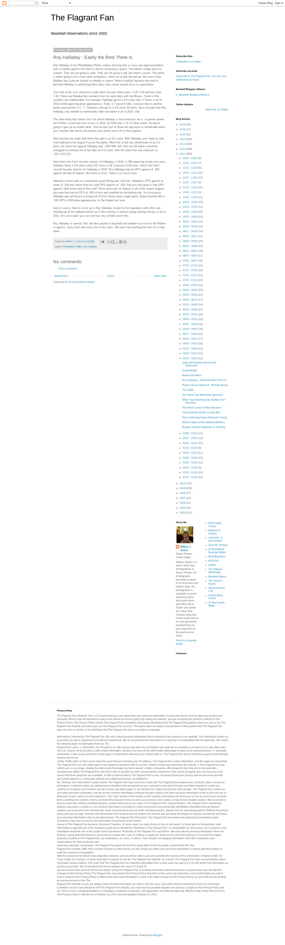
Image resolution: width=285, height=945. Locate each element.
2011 (183, 153)
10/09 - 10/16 (190, 211)
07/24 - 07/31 (190, 265)
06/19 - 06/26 (190, 289)
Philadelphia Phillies (72, 246)
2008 (183, 493)
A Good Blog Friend (215, 597)
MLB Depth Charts (214, 525)
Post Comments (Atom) (82, 282)
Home (110, 276)
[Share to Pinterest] (125, 242)
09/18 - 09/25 (190, 226)
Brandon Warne (217, 576)
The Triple (188, 389)
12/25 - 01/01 (190, 158)
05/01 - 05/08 (190, 324)
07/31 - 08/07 (190, 260)
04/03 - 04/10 (190, 343)
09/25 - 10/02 (190, 221)
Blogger (157, 935)
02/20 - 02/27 (190, 443)
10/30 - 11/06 (190, 197)
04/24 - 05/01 (190, 329)
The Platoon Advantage (215, 571)
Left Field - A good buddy (215, 539)
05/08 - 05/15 (190, 319)
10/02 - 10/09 (190, 216)
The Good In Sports (215, 582)
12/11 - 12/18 (190, 167)
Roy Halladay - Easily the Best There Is (204, 380)
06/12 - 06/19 (190, 294)
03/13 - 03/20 (190, 358)
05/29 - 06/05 (190, 304)
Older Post (160, 276)
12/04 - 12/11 (190, 172)
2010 (183, 483)
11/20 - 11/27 (190, 182)
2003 (183, 512)
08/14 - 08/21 (190, 250)
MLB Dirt (213, 560)
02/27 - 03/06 (190, 438)
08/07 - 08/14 (190, 255)
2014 (183, 139)
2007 (183, 498)
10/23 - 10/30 (190, 202)
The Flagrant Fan (82, 17)
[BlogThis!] (113, 242)
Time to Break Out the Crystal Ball (201, 412)
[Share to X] (117, 242)
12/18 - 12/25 (190, 163)
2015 (183, 134)
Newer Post (60, 276)
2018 (183, 129)
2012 (183, 149)
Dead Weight (189, 370)
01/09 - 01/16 (190, 472)
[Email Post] (102, 241)
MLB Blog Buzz (217, 556)
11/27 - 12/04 (190, 177)
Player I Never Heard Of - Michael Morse (205, 385)
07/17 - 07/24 (190, 270)
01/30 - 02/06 (190, 457)
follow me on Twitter (217, 109)
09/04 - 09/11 (190, 236)
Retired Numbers (192, 375)
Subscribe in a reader (189, 61)
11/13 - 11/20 (190, 187)
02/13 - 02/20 (190, 448)
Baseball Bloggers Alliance (194, 94)
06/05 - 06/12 (190, 299)
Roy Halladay (90, 246)
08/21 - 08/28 (190, 246)
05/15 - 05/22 (190, 314)
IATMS (212, 565)
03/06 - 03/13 (190, 433)
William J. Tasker (185, 548)
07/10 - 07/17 (190, 275)
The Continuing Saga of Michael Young (204, 417)
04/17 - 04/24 (190, 334)
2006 (183, 502)
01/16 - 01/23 (190, 467)
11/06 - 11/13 (190, 192)
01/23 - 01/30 (190, 462)
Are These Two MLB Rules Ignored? (202, 394)
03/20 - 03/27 (190, 353)
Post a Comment (67, 268)
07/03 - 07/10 (190, 280)
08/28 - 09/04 (190, 241)
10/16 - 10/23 (190, 206)
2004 (183, 507)
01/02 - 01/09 (190, 477)
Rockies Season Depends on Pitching (203, 427)
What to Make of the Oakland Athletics (203, 422)
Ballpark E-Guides (214, 532)
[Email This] (109, 242)
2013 (183, 144)
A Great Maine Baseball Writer (217, 551)
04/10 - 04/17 (190, 338)
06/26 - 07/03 (190, 285)
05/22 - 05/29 (190, 309)
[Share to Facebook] (121, 242)
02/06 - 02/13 (190, 452)
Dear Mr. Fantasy (218, 545)
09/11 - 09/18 (190, 231)
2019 (183, 124)
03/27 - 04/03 (190, 348)
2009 (183, 488)
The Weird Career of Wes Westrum (201, 407)
